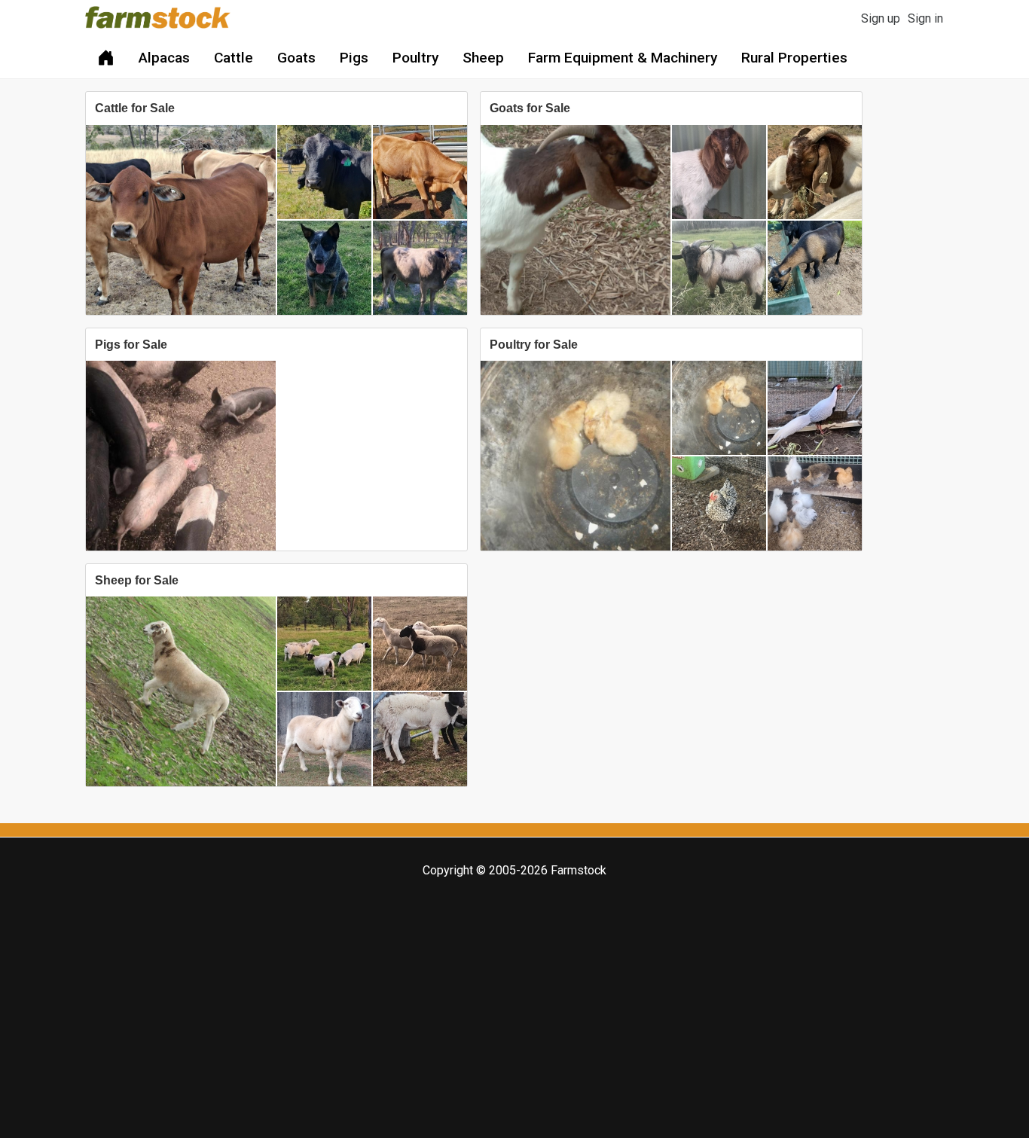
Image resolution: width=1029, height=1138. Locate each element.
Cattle (233, 57)
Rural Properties (794, 57)
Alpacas (164, 57)
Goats (296, 57)
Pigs (354, 57)
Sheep (483, 57)
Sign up (880, 18)
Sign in (925, 18)
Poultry (415, 57)
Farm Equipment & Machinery (622, 57)
